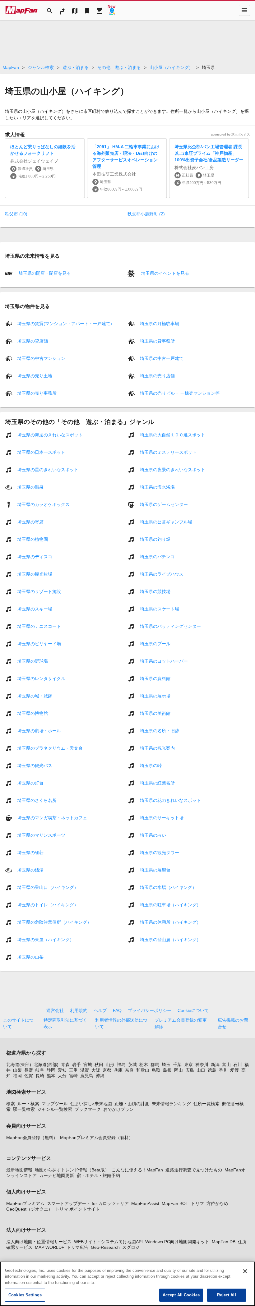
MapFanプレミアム (25, 1203)
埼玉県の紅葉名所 (157, 782)
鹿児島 (86, 1075)
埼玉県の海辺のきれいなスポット (50, 434)
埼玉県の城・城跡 (34, 695)
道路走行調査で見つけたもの (193, 1169)
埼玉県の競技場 (155, 591)
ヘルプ (100, 1010)
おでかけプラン (118, 1109)
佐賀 (28, 1075)
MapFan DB (223, 1241)
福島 (121, 1064)
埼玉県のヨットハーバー (164, 660)
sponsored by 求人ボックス (230, 134)
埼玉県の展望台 (155, 869)
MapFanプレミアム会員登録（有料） (96, 1137)
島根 (167, 1070)
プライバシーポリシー (149, 1010)
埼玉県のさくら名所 (37, 800)
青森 (65, 1064)
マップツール (55, 1103)
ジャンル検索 (41, 67)
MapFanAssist (145, 1203)
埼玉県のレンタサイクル (41, 678)
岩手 (76, 1064)
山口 (201, 1070)
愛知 (62, 1070)
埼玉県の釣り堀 (155, 538)
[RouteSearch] (62, 10)
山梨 (17, 1070)
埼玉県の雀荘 (30, 852)
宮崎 (73, 1075)
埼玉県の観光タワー (159, 852)
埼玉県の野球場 (32, 660)
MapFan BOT (175, 1203)
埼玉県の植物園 (32, 538)
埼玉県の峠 (151, 765)
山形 (110, 1064)
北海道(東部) (18, 1064)
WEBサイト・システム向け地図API (108, 1241)
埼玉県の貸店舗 (32, 340)
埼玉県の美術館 (155, 712)
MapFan (10, 67)
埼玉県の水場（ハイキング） (168, 887)
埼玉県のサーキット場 (161, 817)
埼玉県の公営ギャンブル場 (166, 521)
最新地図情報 (19, 1169)
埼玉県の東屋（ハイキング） (45, 939)
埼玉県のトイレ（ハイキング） (47, 904)
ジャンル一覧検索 (54, 1109)
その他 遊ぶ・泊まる (119, 67)
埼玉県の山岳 (30, 956)
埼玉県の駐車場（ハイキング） (170, 904)
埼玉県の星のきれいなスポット (47, 469)
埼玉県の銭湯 (30, 869)
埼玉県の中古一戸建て (161, 358)
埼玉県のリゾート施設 (39, 591)
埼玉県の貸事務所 (157, 340)
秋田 (99, 1064)
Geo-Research (105, 1247)
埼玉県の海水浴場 (157, 486)
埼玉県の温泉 (30, 486)
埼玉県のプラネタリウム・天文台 (50, 747)
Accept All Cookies (181, 1295)
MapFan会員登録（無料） (32, 1137)
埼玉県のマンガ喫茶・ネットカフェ (52, 817)
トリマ (197, 1203)
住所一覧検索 (206, 1103)
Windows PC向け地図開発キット (177, 1241)
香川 (223, 1070)
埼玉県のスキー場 (34, 608)
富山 (226, 1064)
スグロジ (131, 1247)
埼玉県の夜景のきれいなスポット (172, 469)
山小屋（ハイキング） (171, 67)
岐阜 (39, 1070)
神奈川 (201, 1064)
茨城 (132, 1064)
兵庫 (118, 1070)
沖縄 (100, 1075)
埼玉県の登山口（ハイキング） (47, 887)
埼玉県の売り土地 (34, 375)
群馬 (155, 1064)
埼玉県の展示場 (155, 695)
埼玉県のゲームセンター (164, 504)
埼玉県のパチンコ (157, 556)
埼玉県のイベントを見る (164, 273)
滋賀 (84, 1070)
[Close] (245, 1271)
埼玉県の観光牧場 (34, 573)
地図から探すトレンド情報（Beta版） (72, 1169)
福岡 (17, 1075)
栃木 (143, 1064)
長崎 (39, 1075)
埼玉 (166, 1064)
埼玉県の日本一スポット (41, 451)
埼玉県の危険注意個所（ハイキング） (54, 921)
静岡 (51, 1070)
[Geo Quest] (112, 10)
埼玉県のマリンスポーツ (41, 834)
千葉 (177, 1064)
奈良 (129, 1070)
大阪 (95, 1070)
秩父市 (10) (16, 213)
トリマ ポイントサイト (77, 1209)
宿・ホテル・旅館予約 (98, 1175)
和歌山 (142, 1070)
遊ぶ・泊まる (76, 67)
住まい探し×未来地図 (91, 1103)
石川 (237, 1064)
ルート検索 (28, 1103)
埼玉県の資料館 (155, 678)
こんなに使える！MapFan (137, 1169)
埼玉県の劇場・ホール (39, 730)
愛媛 (234, 1070)
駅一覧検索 (24, 1109)
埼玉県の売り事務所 (37, 392)
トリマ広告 (77, 1247)
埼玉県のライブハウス (161, 573)
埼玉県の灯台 (30, 782)
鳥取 (156, 1070)
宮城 (87, 1064)
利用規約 (78, 1010)
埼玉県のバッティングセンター (170, 625)
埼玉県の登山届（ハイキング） (170, 939)
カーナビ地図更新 (56, 1175)
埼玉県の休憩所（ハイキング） (170, 921)
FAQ (117, 1010)
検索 (10, 1103)
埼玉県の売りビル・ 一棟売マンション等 (180, 392)
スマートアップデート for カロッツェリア (88, 1203)
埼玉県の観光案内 (157, 747)
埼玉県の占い (153, 834)
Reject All (226, 1295)
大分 (62, 1075)
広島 (189, 1070)
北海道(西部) (46, 1064)
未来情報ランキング (171, 1103)
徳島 (212, 1070)
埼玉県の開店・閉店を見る (44, 273)
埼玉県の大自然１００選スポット (172, 434)
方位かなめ (217, 1203)
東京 (188, 1064)
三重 (73, 1070)
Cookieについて (193, 1010)
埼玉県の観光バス (34, 765)
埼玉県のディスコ (34, 556)
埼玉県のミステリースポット (168, 451)
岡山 (178, 1070)
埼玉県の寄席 (30, 521)
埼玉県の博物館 (32, 712)
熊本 (51, 1075)
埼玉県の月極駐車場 (159, 323)
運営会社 (55, 1010)
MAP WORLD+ (49, 1247)
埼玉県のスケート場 (159, 608)
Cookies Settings (25, 1295)
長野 (28, 1070)
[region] (127, 1283)
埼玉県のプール (155, 643)
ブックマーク (88, 1109)
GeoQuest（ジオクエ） (29, 1209)
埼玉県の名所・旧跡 (159, 730)
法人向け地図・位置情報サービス (39, 1241)
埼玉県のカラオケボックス (43, 504)
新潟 (215, 1064)
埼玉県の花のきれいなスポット (170, 800)
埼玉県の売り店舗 (157, 375)
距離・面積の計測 (131, 1103)
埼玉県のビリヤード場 (39, 643)
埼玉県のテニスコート (39, 625)
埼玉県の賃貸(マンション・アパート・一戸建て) (64, 323)
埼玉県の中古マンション (41, 358)
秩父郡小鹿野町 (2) (146, 213)
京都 (107, 1070)
